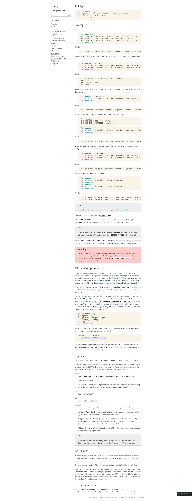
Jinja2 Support (55, 53)
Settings (53, 45)
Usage (53, 26)
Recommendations (58, 38)
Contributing (55, 61)
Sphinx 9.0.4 (122, 497)
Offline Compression (59, 31)
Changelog (54, 63)
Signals (55, 33)
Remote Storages (56, 48)
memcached (84, 256)
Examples (56, 29)
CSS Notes (56, 36)
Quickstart (54, 24)
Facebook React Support (58, 58)
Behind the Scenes (57, 51)
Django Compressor (58, 8)
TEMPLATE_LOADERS (85, 299)
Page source (141, 497)
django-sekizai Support (58, 56)
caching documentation (93, 261)
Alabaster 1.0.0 (132, 497)
